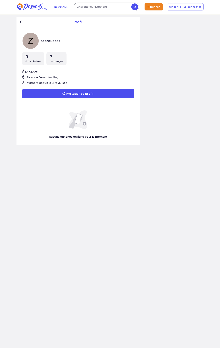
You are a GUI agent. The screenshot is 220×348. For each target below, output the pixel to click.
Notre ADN (61, 7)
